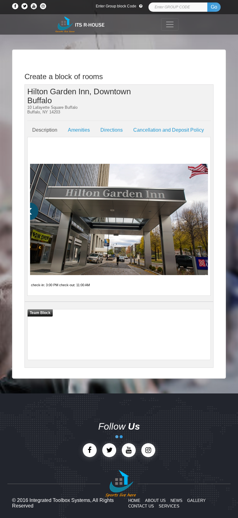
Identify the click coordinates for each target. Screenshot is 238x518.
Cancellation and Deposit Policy (168, 130)
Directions (111, 130)
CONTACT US (141, 506)
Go (214, 7)
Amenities (79, 130)
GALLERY (196, 500)
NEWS (176, 500)
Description (44, 130)
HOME (134, 500)
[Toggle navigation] (169, 24)
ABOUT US (155, 500)
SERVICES (169, 506)
